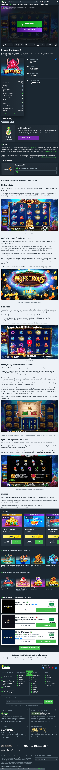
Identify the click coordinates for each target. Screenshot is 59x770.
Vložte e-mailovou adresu (13, 700)
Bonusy (14, 4)
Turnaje (42, 4)
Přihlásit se (48, 702)
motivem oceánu (37, 497)
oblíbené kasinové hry (50, 151)
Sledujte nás (45, 665)
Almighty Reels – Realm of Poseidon (8, 566)
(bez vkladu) (20, 621)
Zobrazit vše (18, 638)
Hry (10, 4)
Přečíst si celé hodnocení (29, 138)
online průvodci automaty (48, 157)
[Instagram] (49, 668)
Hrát (16, 542)
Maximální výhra (34, 73)
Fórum (31, 4)
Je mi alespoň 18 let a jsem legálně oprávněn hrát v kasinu (23, 705)
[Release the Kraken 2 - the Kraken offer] (29, 417)
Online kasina (4, 4)
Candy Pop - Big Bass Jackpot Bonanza (21, 589)
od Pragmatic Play (10, 8)
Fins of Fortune (36, 566)
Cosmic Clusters (36, 588)
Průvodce (20, 4)
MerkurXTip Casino (22, 632)
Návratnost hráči (34, 59)
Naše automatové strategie (19, 452)
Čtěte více (36, 768)
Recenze (36, 4)
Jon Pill (5, 507)
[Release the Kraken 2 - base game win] (29, 215)
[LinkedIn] (56, 668)
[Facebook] (43, 668)
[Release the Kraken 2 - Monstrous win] (29, 285)
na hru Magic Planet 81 (30, 620)
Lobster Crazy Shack (22, 566)
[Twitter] (46, 668)
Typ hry (32, 66)
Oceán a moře (5, 121)
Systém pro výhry (34, 80)
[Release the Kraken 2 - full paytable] (29, 471)
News (46, 4)
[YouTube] (52, 668)
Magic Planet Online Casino (25, 617)
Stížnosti (26, 4)
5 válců (12, 121)
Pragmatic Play (33, 148)
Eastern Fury (8, 588)
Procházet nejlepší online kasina (29, 648)
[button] (49, 44)
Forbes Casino (20, 602)
